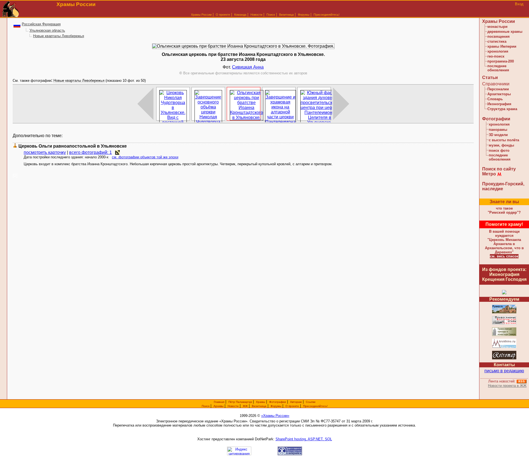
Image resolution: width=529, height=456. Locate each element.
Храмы (260, 401)
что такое (504, 210)
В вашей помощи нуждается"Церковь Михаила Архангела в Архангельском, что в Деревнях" (504, 241)
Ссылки (310, 401)
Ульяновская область (47, 30)
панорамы (498, 129)
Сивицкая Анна (248, 67)
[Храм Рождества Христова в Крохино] (504, 347)
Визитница (286, 14)
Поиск (270, 14)
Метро (489, 174)
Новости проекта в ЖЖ (507, 386)
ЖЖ (245, 406)
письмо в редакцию (504, 370)
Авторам (296, 401)
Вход (519, 4)
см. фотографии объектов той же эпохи (145, 157)
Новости (256, 14)
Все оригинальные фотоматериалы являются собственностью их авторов (243, 73)
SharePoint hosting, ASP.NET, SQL (304, 439)
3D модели (498, 135)
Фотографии (496, 118)
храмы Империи (501, 46)
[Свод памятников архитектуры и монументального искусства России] (504, 312)
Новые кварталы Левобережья (58, 36)
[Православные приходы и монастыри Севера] (504, 335)
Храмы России (201, 14)
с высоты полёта (504, 140)
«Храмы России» (275, 416)
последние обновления (498, 68)
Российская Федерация (41, 24)
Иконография (499, 104)
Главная (219, 401)
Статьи (490, 77)
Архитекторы (499, 94)
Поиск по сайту (499, 169)
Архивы (218, 406)
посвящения (498, 36)
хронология (497, 51)
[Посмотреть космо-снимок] (117, 152)
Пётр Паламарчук (240, 401)
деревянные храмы (504, 31)
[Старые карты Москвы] (504, 358)
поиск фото (499, 150)
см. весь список (504, 256)
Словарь (495, 99)
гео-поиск (495, 56)
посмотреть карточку (45, 152)
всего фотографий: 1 (90, 152)
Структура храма (502, 109)
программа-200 (500, 61)
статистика (496, 41)
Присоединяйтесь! (326, 14)
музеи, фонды (501, 145)
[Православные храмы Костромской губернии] (504, 323)
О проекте (292, 406)
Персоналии (498, 89)
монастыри (497, 27)
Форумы (303, 14)
